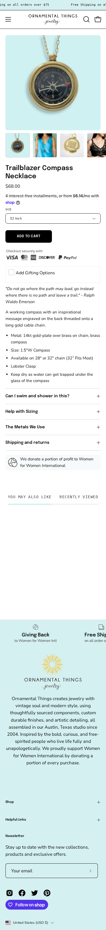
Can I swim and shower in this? (38, 396)
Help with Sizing (21, 411)
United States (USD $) (30, 922)
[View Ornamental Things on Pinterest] (47, 893)
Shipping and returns (27, 443)
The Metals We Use (25, 427)
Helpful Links (15, 819)
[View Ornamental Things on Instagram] (9, 893)
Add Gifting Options (35, 273)
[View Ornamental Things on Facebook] (22, 893)
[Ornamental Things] (53, 19)
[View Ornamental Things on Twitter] (34, 893)
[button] (86, 19)
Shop (9, 802)
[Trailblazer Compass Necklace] (17, 145)
